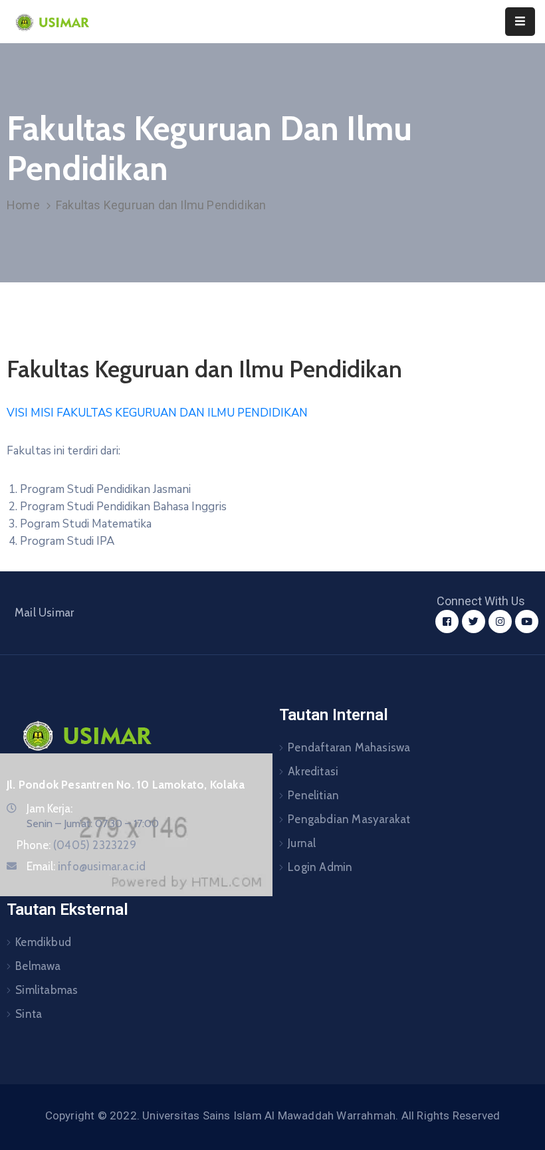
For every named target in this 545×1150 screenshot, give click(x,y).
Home (23, 205)
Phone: (76, 845)
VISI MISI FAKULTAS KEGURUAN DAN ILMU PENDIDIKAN (157, 413)
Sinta (28, 1013)
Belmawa (37, 966)
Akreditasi (313, 771)
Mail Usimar (44, 612)
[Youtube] (526, 621)
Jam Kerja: (49, 808)
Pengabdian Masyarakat (349, 819)
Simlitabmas (46, 990)
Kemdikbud (43, 942)
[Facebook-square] (447, 621)
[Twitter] (473, 621)
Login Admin (320, 867)
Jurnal (302, 843)
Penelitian (313, 795)
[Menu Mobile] (520, 21)
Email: (86, 866)
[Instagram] (500, 621)
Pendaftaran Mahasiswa (349, 747)
